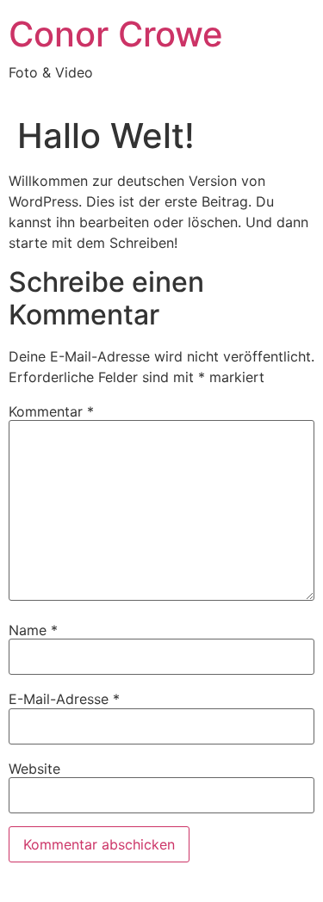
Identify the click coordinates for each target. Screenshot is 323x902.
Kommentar (51, 411)
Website (34, 768)
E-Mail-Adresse (64, 699)
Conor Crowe (116, 34)
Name (33, 630)
